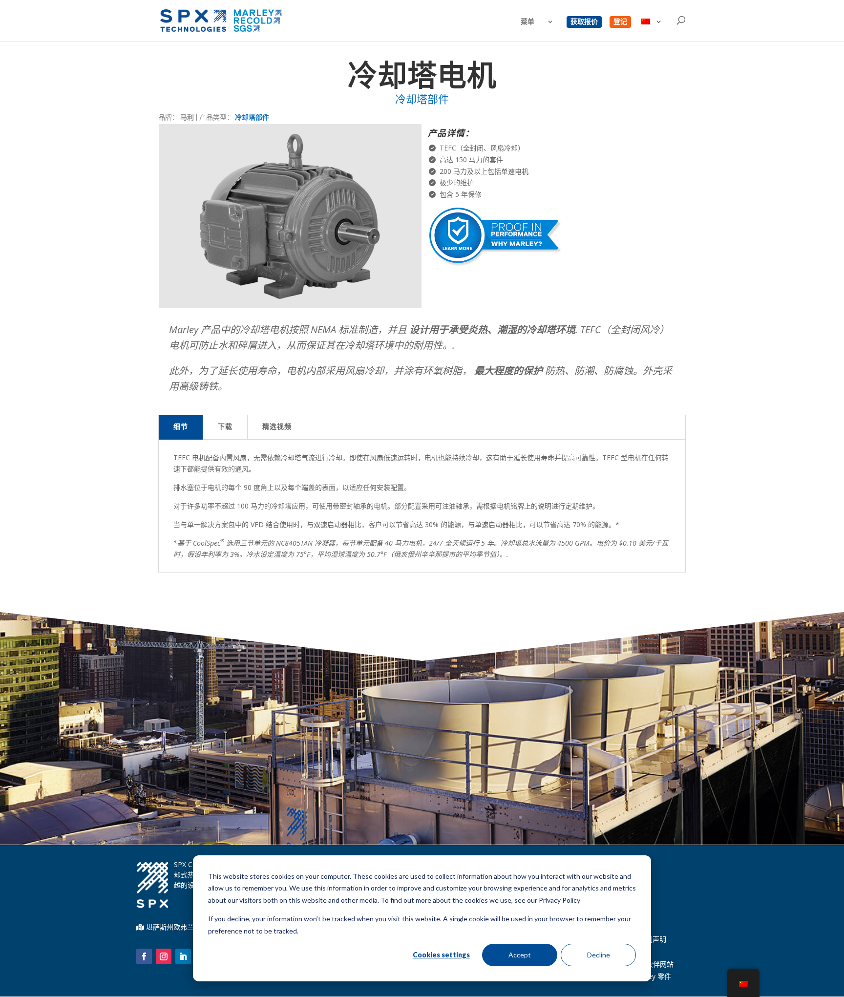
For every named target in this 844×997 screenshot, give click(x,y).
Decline (598, 955)
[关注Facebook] (144, 956)
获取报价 (584, 22)
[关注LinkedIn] (183, 956)
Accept (519, 955)
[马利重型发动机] (290, 305)
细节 (180, 427)
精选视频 (277, 427)
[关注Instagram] (163, 956)
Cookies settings (441, 955)
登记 (620, 22)
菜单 (527, 22)
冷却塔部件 (252, 117)
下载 (225, 427)
